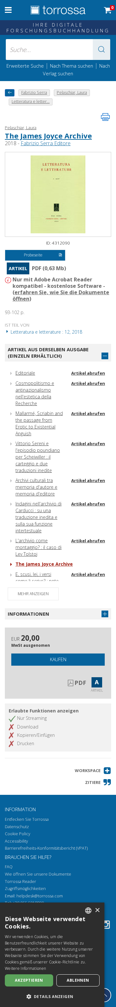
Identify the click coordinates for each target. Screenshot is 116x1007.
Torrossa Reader (20, 881)
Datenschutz (17, 826)
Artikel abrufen (88, 373)
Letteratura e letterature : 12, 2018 (45, 332)
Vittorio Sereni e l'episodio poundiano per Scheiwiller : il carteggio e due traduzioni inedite (37, 456)
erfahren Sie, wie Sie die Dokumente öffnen (61, 295)
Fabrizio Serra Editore (46, 143)
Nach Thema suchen (71, 65)
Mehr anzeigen (33, 593)
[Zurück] (10, 92)
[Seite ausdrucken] (105, 117)
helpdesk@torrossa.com (39, 896)
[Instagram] (105, 925)
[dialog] (52, 955)
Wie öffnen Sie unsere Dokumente (38, 874)
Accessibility (16, 841)
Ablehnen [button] (78, 980)
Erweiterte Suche (25, 65)
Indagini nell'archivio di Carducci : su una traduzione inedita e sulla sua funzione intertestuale (38, 517)
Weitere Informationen (25, 968)
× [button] (97, 910)
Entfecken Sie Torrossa (27, 819)
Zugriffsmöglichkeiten (25, 888)
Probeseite (33, 255)
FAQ (9, 867)
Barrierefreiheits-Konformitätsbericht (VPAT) (46, 848)
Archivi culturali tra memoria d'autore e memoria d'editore (36, 487)
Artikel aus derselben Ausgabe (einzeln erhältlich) (48, 352)
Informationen (28, 614)
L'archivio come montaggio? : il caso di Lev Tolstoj (38, 547)
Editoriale (25, 373)
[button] (101, 49)
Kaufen (58, 659)
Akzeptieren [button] (29, 980)
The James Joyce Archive (48, 135)
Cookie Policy (17, 833)
